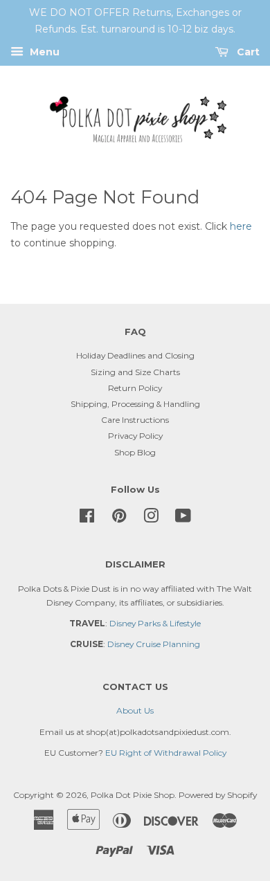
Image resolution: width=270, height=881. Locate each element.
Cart (247, 52)
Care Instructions (135, 420)
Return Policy (135, 388)
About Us (135, 710)
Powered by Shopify (218, 795)
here (241, 226)
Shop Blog (135, 452)
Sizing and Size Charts (135, 372)
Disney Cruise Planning (153, 644)
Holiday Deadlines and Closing (135, 355)
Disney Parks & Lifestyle (155, 623)
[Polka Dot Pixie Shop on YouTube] (183, 519)
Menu (43, 52)
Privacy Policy (135, 435)
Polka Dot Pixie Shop (132, 795)
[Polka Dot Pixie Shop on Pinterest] (119, 519)
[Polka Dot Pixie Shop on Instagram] (151, 519)
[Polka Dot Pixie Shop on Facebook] (87, 519)
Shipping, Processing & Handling (135, 404)
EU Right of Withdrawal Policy (165, 752)
